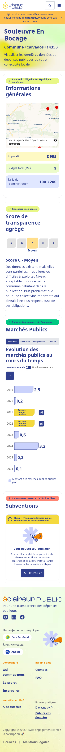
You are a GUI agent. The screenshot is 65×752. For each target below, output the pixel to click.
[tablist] (32, 341)
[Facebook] (22, 617)
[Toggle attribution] (55, 140)
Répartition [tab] (25, 341)
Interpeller (11, 690)
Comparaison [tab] (39, 341)
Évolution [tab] (12, 341)
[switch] (28, 367)
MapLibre (13, 140)
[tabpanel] (32, 415)
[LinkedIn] (14, 617)
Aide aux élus (12, 707)
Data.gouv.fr (44, 707)
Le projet (10, 682)
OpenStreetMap (39, 140)
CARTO (25, 140)
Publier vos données (43, 715)
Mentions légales (36, 742)
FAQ (38, 678)
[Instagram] (5, 617)
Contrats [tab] (52, 341)
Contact (41, 670)
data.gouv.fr (32, 17)
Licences (9, 742)
